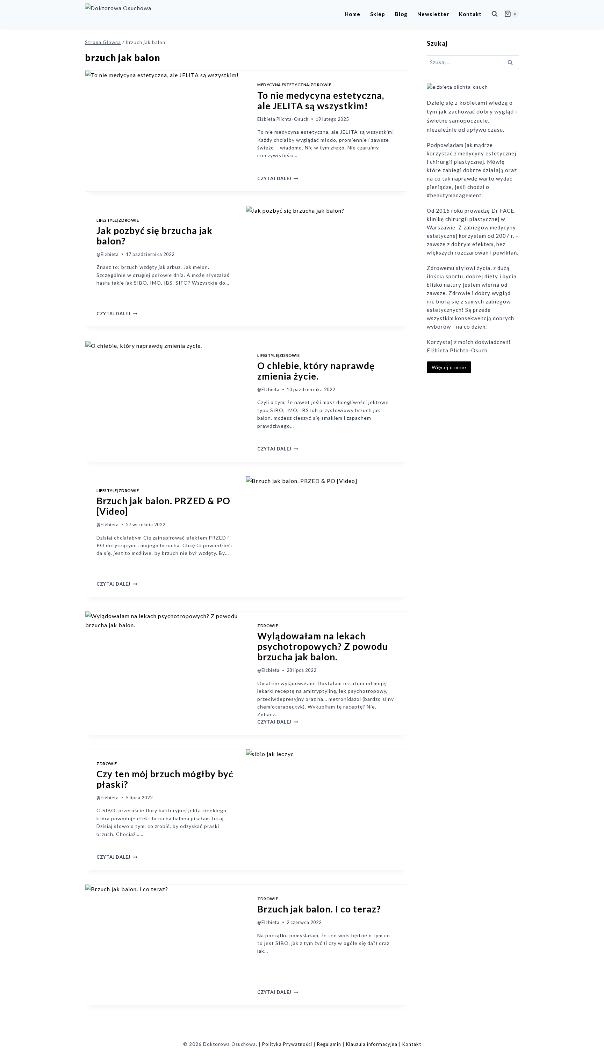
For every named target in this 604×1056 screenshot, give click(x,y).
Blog (401, 14)
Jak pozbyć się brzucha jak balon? (154, 236)
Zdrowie (320, 84)
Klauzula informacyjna (371, 1044)
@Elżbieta (107, 254)
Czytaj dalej (277, 178)
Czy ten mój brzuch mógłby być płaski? (164, 779)
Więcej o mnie (449, 367)
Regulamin (329, 1044)
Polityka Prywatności (287, 1044)
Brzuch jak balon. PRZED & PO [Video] (163, 506)
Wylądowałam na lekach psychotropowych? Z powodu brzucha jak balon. (322, 646)
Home (352, 14)
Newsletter (433, 14)
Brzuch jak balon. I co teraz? (319, 909)
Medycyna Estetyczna (283, 84)
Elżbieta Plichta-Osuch (283, 119)
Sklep (377, 14)
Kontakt (470, 14)
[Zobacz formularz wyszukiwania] (494, 14)
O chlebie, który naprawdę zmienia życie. (316, 371)
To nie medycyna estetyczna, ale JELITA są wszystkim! (320, 100)
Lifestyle (106, 220)
